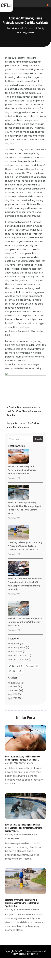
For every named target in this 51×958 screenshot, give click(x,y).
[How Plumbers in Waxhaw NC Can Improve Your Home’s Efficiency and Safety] (18, 608)
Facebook (32, 666)
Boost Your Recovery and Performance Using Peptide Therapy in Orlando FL (22, 470)
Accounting (13, 643)
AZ (11, 666)
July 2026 (12, 686)
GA (12, 671)
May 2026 (12, 694)
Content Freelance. (34, 951)
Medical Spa (26, 763)
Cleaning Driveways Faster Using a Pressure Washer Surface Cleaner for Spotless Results (25, 546)
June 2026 (13, 690)
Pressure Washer (29, 909)
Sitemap (33, 953)
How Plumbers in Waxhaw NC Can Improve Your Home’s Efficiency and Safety (25, 622)
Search (38, 439)
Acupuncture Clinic (17, 655)
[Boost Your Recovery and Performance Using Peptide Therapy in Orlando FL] (18, 456)
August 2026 (14, 682)
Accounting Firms (16, 647)
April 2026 (12, 698)
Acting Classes (15, 651)
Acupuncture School (18, 659)
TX (20, 671)
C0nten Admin (19, 28)
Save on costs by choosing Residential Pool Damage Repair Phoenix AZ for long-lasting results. (24, 827)
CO (20, 666)
